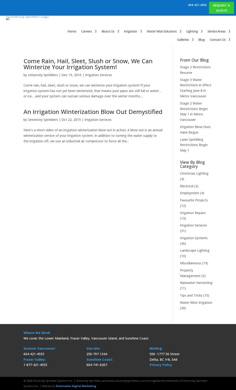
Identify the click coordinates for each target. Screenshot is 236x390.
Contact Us (217, 39)
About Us (107, 31)
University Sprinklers (43, 75)
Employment (189, 193)
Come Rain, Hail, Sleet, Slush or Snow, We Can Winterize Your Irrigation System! (88, 64)
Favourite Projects (194, 200)
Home (72, 31)
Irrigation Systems (194, 238)
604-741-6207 (96, 365)
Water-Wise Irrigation (196, 302)
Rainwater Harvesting (196, 282)
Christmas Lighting (194, 173)
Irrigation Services (98, 75)
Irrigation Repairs (193, 213)
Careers (86, 31)
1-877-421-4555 (35, 365)
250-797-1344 (96, 354)
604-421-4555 (197, 5)
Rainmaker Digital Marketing (76, 386)
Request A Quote (221, 7)
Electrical (186, 186)
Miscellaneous (190, 263)
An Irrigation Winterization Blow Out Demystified (93, 111)
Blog (201, 39)
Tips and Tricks (191, 295)
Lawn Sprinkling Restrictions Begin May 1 (194, 145)
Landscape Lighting (194, 250)
